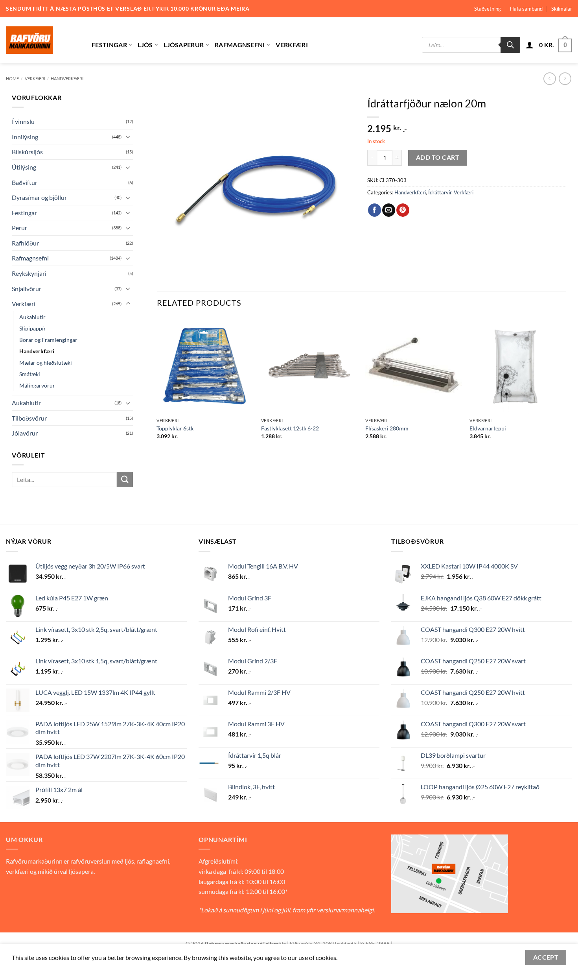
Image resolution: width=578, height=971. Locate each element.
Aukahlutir (32, 317)
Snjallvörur (26, 288)
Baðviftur (24, 182)
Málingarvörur (37, 385)
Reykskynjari (29, 273)
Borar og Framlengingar (48, 339)
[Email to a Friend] (388, 210)
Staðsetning (487, 9)
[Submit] (125, 479)
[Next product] (549, 78)
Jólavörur (25, 433)
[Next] (566, 385)
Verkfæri (292, 44)
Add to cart (437, 157)
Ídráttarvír (439, 192)
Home (12, 78)
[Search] (510, 45)
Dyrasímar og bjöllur (39, 197)
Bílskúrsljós (27, 151)
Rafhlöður (25, 243)
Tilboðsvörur (29, 418)
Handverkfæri (67, 78)
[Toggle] (128, 136)
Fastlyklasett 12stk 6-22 (290, 428)
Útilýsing (24, 167)
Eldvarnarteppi (487, 428)
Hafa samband (526, 9)
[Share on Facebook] (374, 210)
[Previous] (157, 385)
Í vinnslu (23, 121)
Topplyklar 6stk (174, 428)
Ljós (145, 44)
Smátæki (29, 374)
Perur (19, 227)
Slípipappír (32, 328)
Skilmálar (561, 9)
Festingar (109, 44)
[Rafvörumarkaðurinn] (43, 40)
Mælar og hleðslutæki (45, 362)
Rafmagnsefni (240, 44)
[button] (530, 45)
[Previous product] (565, 78)
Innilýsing (25, 136)
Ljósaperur (184, 44)
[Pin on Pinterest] (402, 210)
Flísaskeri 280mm (387, 428)
